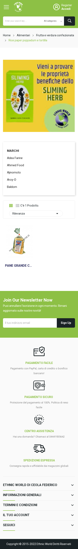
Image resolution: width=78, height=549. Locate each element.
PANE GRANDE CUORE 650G (19, 265)
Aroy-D (11, 179)
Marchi (13, 151)
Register (66, 5)
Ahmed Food (15, 165)
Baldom (12, 187)
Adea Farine (15, 158)
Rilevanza (36, 213)
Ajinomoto (14, 172)
